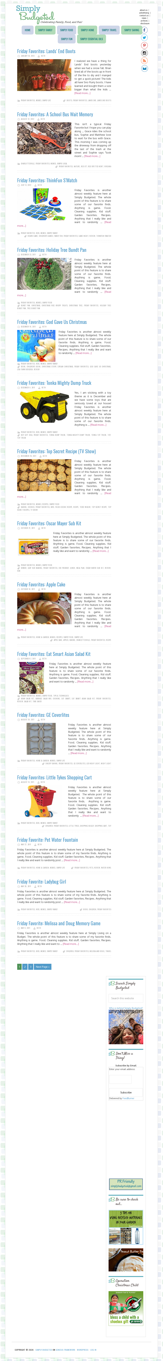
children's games (46, 236)
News (144, 18)
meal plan (80, 568)
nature (77, 166)
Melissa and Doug (97, 951)
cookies (31, 507)
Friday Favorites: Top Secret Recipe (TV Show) (56, 451)
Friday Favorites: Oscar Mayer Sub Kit (49, 523)
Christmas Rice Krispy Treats (55, 305)
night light (106, 763)
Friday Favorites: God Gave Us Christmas (52, 321)
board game (33, 236)
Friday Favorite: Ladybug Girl (41, 881)
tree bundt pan (33, 308)
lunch (72, 568)
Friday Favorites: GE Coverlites (43, 714)
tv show (34, 510)
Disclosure (144, 23)
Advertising (144, 13)
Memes (38, 100)
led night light (93, 763)
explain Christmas (65, 366)
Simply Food (47, 302)
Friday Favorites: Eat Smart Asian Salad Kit (54, 653)
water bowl (106, 867)
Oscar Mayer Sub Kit (95, 568)
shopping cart (101, 826)
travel (108, 951)
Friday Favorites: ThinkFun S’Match (47, 180)
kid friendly (64, 568)
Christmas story (49, 366)
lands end (92, 100)
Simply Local (62, 163)
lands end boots (104, 100)
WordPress (83, 1349)
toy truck (21, 438)
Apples (65, 640)
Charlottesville (28, 163)
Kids (37, 233)
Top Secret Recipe (99, 507)
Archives (144, 21)
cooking (56, 698)
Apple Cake (58, 640)
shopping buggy (87, 826)
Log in (93, 1349)
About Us (143, 10)
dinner (24, 568)
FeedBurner (128, 1098)
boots (69, 100)
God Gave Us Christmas (100, 366)
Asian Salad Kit (27, 698)
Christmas (36, 305)
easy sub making (35, 568)
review (92, 236)
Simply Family (52, 233)
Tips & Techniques (61, 695)
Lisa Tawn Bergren (25, 369)
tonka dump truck (57, 435)
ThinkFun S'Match (103, 236)
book (23, 366)
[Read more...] (82, 93)
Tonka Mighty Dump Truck (78, 435)
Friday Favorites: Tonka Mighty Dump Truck (54, 382)
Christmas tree (76, 305)
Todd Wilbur (85, 507)
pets (91, 867)
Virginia (107, 166)
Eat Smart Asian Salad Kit (83, 698)
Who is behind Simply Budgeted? (126, 1008)
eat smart (65, 698)
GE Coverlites (79, 763)
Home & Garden (42, 637)
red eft (84, 166)
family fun (58, 236)
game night (83, 236)
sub (18, 571)
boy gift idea (26, 435)
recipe (75, 507)
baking (24, 507)
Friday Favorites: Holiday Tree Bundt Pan (51, 249)
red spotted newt (95, 166)
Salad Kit (28, 701)
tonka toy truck (98, 435)
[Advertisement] (128, 1124)
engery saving (52, 763)
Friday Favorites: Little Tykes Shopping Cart (54, 777)
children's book (33, 366)
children (49, 826)
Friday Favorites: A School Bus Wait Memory (55, 114)
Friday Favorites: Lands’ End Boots (46, 51)
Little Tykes (74, 826)
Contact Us (144, 15)
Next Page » (43, 966)
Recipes (45, 504)
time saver (37, 701)
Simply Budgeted (49, 15)
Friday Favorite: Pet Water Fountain (47, 839)
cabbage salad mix (43, 698)
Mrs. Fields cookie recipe (61, 507)
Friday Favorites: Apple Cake (41, 584)
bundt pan (25, 305)
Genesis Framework (65, 1349)
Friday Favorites (28, 100)
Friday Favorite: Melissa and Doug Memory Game (58, 923)
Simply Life (46, 100)
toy (109, 435)
